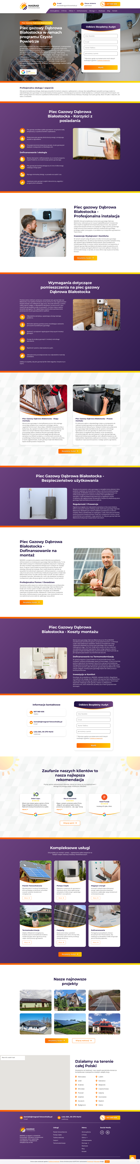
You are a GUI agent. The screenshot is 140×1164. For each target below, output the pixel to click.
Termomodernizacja (59, 1143)
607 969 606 (39, 712)
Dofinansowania (82, 11)
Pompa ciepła (57, 1135)
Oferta (71, 11)
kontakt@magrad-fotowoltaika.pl (48, 722)
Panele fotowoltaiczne (60, 1132)
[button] (25, 809)
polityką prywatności (103, 60)
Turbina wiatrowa (58, 1137)
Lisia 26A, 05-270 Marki (43, 732)
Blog (108, 11)
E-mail (59, 3)
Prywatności (90, 1161)
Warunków (97, 1161)
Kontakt (114, 11)
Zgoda (107, 1161)
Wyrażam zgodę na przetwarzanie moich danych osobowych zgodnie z (99, 59)
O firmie (64, 11)
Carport (55, 1140)
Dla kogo (92, 11)
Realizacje (102, 11)
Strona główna (54, 11)
